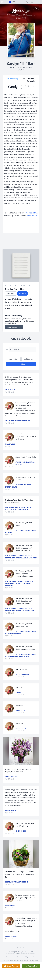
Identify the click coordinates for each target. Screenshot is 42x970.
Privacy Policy (15, 953)
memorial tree (32, 213)
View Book (10, 293)
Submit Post (21, 364)
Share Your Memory (14, 327)
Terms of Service (27, 953)
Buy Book (22, 293)
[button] (21, 751)
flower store (32, 215)
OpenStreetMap (23, 957)
